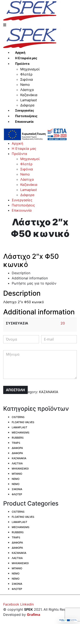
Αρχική (20, 53)
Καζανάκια (28, 95)
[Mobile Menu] (4, 25)
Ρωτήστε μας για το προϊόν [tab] (34, 283)
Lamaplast (28, 100)
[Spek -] (33, 11)
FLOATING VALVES (23, 422)
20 (63, 323)
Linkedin (27, 604)
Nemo (25, 84)
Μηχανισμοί (29, 69)
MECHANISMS (20, 432)
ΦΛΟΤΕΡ (17, 494)
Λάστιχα (27, 90)
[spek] (35, 134)
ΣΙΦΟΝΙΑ (17, 489)
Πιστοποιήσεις (26, 116)
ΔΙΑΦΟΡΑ (17, 448)
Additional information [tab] (30, 278)
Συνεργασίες (24, 110)
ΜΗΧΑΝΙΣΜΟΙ (20, 468)
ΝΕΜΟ (15, 478)
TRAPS (16, 442)
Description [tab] (21, 273)
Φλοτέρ (26, 74)
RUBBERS (18, 437)
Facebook (11, 604)
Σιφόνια (26, 79)
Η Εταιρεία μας (26, 58)
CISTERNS (18, 417)
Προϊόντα (22, 64)
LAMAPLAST (19, 427)
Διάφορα (27, 105)
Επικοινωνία (24, 122)
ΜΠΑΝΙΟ (17, 473)
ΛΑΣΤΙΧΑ (17, 463)
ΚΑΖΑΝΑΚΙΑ (48, 392)
